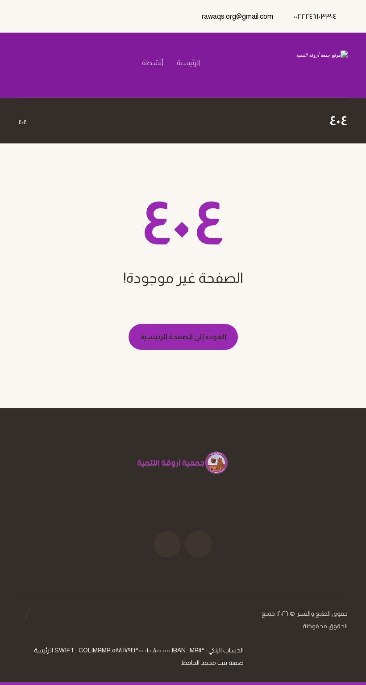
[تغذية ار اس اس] (35, 63)
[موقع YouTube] (167, 544)
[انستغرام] (65, 63)
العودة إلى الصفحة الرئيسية (183, 336)
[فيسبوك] (95, 63)
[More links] (124, 74)
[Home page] (44, 122)
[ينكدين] (50, 63)
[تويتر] (80, 63)
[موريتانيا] (301, 65)
